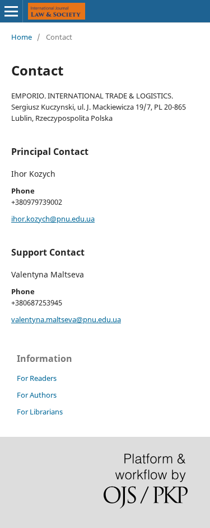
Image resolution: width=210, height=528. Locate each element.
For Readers (37, 378)
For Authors (37, 395)
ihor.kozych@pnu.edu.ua (53, 219)
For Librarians (40, 412)
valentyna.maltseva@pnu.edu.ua (66, 319)
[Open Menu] (11, 11)
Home (21, 37)
